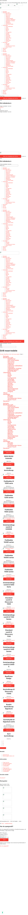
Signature (8, 16)
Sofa (7, 31)
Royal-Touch (9, 47)
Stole (7, 27)
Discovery (8, 15)
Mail (1, 836)
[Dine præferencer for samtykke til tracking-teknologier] (2, 912)
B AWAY (7, 44)
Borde (7, 28)
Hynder (7, 39)
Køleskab (8, 21)
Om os (4, 50)
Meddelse (2, 837)
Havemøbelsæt (9, 26)
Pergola (7, 33)
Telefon (2, 834)
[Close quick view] (3, 748)
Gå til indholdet (3, 0)
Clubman (8, 17)
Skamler (7, 34)
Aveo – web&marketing (7, 823)
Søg (1, 96)
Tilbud (4, 49)
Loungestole (8, 32)
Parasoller (8, 35)
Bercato (7, 43)
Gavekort (5, 48)
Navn (1, 832)
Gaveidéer (5, 42)
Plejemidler (8, 40)
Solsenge (8, 36)
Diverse (7, 41)
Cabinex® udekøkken (10, 19)
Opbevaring (8, 37)
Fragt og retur (6, 762)
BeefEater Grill (6, 12)
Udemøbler (5, 25)
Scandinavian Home (10, 45)
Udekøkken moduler (10, 20)
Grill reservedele (9, 24)
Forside (1, 354)
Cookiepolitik (6, 765)
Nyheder (5, 11)
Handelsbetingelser (7, 763)
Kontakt (4, 51)
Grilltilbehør (8, 23)
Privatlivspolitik (6, 764)
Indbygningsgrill (9, 18)
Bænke (7, 29)
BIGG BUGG (8, 13)
